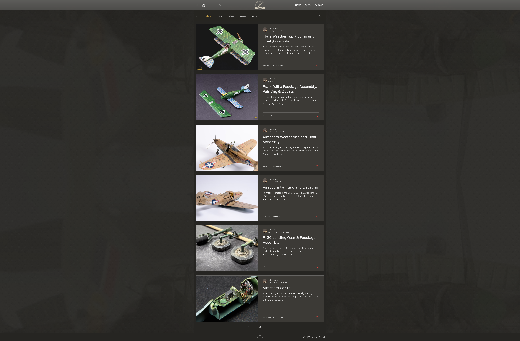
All (197, 15)
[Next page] (277, 326)
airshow (243, 15)
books (254, 15)
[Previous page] (242, 326)
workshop (208, 15)
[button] (320, 16)
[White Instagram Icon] (203, 5)
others (231, 15)
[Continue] (260, 337)
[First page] (237, 326)
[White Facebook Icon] (197, 5)
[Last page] (282, 326)
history (221, 15)
